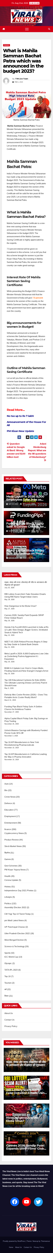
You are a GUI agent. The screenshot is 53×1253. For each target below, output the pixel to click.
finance (6, 45)
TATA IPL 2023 (11, 970)
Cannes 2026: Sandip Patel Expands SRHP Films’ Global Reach (26, 1148)
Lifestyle (8, 897)
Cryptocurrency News (14, 833)
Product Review (11, 840)
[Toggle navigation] (27, 29)
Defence (8, 803)
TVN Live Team (21, 79)
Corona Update (11, 880)
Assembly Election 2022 (15, 907)
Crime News (10, 797)
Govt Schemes (11, 866)
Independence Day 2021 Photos (18, 890)
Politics (7, 903)
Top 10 (7, 976)
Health (7, 876)
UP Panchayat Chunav (14, 927)
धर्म (5, 989)
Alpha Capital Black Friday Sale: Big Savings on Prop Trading (25, 553)
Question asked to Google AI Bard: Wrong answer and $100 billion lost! (16, 450)
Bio (6, 790)
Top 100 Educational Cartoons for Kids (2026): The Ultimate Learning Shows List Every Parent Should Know (25, 683)
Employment (10, 816)
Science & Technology (14, 946)
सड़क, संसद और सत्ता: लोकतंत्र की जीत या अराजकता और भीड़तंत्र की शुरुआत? (26, 1063)
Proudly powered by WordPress (14, 1241)
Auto (6, 784)
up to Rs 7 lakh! (24, 416)
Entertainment (10, 823)
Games (7, 859)
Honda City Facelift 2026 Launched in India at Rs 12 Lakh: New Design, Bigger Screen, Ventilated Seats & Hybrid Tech (26, 630)
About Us (8, 1013)
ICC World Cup (11, 957)
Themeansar (45, 1241)
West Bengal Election (14, 940)
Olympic (8, 963)
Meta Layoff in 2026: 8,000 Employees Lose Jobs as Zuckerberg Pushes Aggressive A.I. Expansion (26, 656)
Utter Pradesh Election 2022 (17, 933)
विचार (6, 996)
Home (11, 1247)
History (7, 887)
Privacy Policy (10, 1026)
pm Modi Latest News (14, 920)
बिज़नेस (7, 853)
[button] (49, 29)
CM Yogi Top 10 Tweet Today (17, 914)
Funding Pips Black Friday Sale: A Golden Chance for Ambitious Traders (25, 526)
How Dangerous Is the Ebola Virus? (20, 606)
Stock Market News (13, 846)
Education (9, 810)
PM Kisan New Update (20, 431)
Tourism (7, 983)
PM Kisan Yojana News (15, 870)
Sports (7, 953)
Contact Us (9, 1020)
